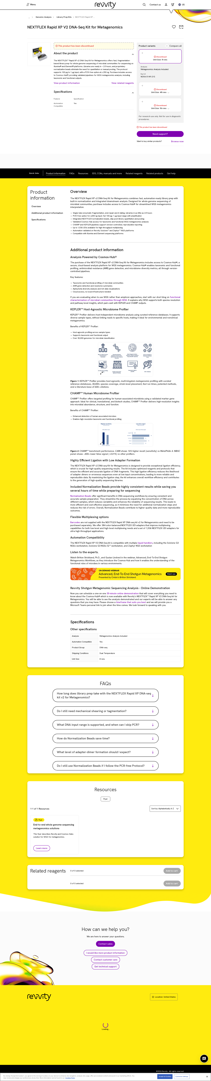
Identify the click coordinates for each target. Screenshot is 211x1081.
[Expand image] (101, 373)
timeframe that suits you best (131, 602)
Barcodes (75, 522)
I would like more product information (105, 952)
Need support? (160, 134)
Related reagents (134, 173)
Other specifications (83, 629)
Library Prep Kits (64, 17)
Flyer (105, 799)
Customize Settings (181, 1076)
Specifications (39, 219)
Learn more (41, 848)
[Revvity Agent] (204, 1059)
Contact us (155, 4)
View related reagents (122, 83)
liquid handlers (145, 542)
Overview (36, 206)
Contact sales (105, 943)
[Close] (207, 1076)
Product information (55, 173)
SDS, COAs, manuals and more (107, 173)
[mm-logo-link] (105, 5)
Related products (154, 173)
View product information (67, 83)
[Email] (181, 28)
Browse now (177, 141)
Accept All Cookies (165, 1076)
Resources (83, 173)
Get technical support (105, 966)
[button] (166, 4)
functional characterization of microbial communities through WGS (125, 298)
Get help (171, 173)
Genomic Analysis (44, 17)
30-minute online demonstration (123, 593)
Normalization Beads (80, 496)
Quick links (34, 173)
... (29, 17)
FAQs (71, 173)
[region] (105, 1077)
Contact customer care (105, 959)
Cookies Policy (70, 1078)
